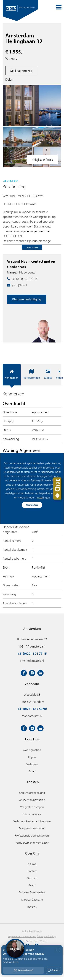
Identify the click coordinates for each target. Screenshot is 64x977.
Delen (9, 79)
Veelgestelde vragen (32, 807)
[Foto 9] (46, 137)
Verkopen (32, 764)
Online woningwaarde (32, 800)
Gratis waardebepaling (32, 792)
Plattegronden (31, 377)
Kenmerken (11, 377)
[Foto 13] (17, 137)
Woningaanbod (32, 750)
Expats (32, 771)
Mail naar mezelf (21, 71)
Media (48, 377)
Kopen (32, 757)
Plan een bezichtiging (26, 299)
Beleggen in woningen (32, 828)
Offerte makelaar (32, 814)
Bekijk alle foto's (42, 160)
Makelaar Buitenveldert (32, 892)
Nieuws (32, 864)
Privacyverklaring (46, 936)
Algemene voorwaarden (22, 936)
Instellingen (43, 497)
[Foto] (17, 157)
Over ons (32, 878)
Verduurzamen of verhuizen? (32, 842)
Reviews (32, 906)
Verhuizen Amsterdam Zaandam (32, 821)
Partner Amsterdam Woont (32, 941)
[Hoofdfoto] (32, 105)
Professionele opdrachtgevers (32, 835)
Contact (32, 871)
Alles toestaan (32, 504)
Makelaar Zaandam (32, 899)
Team (32, 885)
